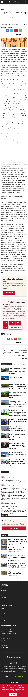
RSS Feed (3, 600)
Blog (2, 595)
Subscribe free (9, 292)
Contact (3, 620)
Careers (3, 613)
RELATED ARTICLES (6, 364)
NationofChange (10, 27)
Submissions (4, 618)
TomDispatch (4, 636)
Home (2, 588)
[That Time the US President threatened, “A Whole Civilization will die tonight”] (5, 428)
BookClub (3, 597)
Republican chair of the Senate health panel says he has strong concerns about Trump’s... (17, 541)
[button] (26, 2)
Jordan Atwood (11, 568)
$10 (6, 322)
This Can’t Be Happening (7, 631)
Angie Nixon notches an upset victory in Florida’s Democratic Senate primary (18, 421)
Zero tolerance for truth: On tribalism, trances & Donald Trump (7, 352)
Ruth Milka (10, 544)
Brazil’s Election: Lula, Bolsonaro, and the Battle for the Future (17, 454)
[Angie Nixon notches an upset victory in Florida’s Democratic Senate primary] (5, 422)
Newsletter (3, 590)
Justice (2, 371)
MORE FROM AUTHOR (19, 364)
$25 (12, 322)
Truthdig (3, 640)
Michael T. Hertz (6, 24)
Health (2, 413)
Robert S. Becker (11, 551)
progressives (8, 334)
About (2, 608)
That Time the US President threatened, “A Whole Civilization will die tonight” (17, 428)
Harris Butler (11, 560)
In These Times (5, 647)
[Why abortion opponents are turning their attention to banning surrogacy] (4, 573)
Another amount (16, 327)
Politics (2, 9)
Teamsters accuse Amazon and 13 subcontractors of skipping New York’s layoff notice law (17, 565)
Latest (2, 593)
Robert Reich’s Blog (6, 629)
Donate (3, 611)
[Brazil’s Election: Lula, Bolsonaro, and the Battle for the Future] (5, 454)
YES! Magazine (4, 645)
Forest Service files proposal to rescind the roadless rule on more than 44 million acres (18, 386)
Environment (3, 386)
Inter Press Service (5, 643)
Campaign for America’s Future (8, 633)
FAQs (2, 615)
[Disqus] (14, 494)
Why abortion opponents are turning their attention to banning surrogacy (16, 573)
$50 (18, 322)
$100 (5, 327)
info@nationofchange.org (17, 676)
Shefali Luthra (11, 577)
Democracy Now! (5, 638)
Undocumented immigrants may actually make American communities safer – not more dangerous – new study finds (20, 354)
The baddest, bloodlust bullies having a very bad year (17, 548)
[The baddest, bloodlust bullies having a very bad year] (5, 378)
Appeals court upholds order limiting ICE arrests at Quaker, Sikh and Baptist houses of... (17, 557)
